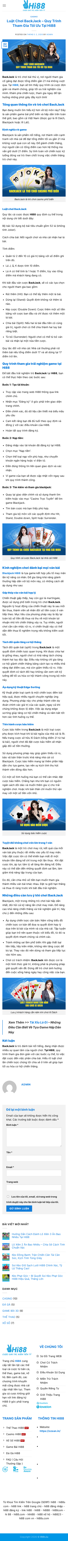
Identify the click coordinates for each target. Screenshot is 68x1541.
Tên (9, 1152)
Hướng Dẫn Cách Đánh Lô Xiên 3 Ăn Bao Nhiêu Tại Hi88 (36, 1236)
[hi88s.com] (34, 5)
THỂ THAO (8, 1317)
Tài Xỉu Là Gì (39, 1022)
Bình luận (12, 1125)
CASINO (34, 17)
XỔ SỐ (6, 1323)
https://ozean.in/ (50, 1431)
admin (49, 34)
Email (10, 1167)
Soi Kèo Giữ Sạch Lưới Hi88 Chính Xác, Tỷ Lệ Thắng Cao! (37, 1267)
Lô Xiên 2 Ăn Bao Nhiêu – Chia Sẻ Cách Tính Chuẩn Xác (38, 1246)
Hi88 (18, 1361)
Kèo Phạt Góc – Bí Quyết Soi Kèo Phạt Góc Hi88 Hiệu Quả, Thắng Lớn (37, 1277)
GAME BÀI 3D (10, 1310)
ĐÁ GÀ (6, 1304)
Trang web (12, 1182)
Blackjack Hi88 (11, 573)
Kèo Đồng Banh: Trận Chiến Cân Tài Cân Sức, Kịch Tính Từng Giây (36, 1256)
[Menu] (4, 5)
